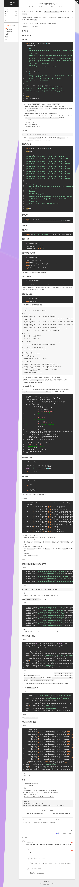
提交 (70, 833)
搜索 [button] (7, 20)
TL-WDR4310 (45, 810)
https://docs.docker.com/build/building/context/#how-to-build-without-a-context (45, 106)
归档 (11, 11)
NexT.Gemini (49, 883)
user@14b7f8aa (30, 503)
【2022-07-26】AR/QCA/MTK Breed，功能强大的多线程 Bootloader (41, 792)
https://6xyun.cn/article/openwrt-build (36, 803)
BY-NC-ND (48, 805)
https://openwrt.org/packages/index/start (33, 382)
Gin (41, 883)
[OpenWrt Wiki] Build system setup (33, 785)
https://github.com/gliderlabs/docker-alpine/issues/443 (38, 140)
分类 (11, 13)
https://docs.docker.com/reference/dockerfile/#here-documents (41, 113)
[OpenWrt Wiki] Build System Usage (33, 788)
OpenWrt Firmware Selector (31, 783)
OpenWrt (51, 810)
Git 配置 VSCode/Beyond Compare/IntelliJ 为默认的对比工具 (60, 813)
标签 (11, 15)
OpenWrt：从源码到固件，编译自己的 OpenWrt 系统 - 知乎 (39, 796)
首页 (7, 9)
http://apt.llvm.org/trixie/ (38, 156)
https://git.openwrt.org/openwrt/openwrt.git (47, 220)
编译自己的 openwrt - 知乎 (30, 794)
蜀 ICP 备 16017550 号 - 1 (47, 881)
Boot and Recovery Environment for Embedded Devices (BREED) (40, 790)
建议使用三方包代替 (62, 380)
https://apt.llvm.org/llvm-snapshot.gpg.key (49, 186)
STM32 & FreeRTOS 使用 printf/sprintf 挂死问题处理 (33, 813)
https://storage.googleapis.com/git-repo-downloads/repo (50, 60)
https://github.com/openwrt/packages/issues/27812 (45, 595)
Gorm (44, 883)
